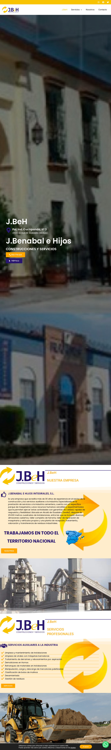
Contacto (102, 9)
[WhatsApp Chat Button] (105, 744)
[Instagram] (99, 2)
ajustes (73, 747)
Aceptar (86, 747)
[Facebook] (103, 2)
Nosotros (90, 9)
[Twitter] (108, 2)
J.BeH (64, 9)
